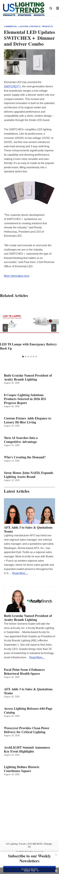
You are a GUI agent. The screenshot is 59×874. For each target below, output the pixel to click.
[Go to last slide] (5, 328)
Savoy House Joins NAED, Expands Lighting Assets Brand (28, 475)
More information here (16, 275)
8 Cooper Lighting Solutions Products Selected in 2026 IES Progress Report (25, 399)
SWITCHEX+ (12, 86)
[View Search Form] (51, 8)
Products (47, 26)
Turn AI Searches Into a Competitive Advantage (21, 440)
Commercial (10, 26)
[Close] (56, 855)
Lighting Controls (29, 26)
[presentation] (29, 321)
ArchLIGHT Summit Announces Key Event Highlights (27, 749)
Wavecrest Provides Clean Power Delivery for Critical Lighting (26, 730)
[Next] (53, 328)
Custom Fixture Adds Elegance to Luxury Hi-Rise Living (27, 420)
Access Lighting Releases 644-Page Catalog (28, 710)
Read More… (20, 573)
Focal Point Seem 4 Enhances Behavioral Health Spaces (24, 672)
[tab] (23, 356)
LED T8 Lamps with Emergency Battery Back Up (28, 346)
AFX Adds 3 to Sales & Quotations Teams (28, 529)
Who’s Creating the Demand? (25, 457)
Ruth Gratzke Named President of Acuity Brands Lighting (28, 377)
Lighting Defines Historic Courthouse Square (21, 769)
